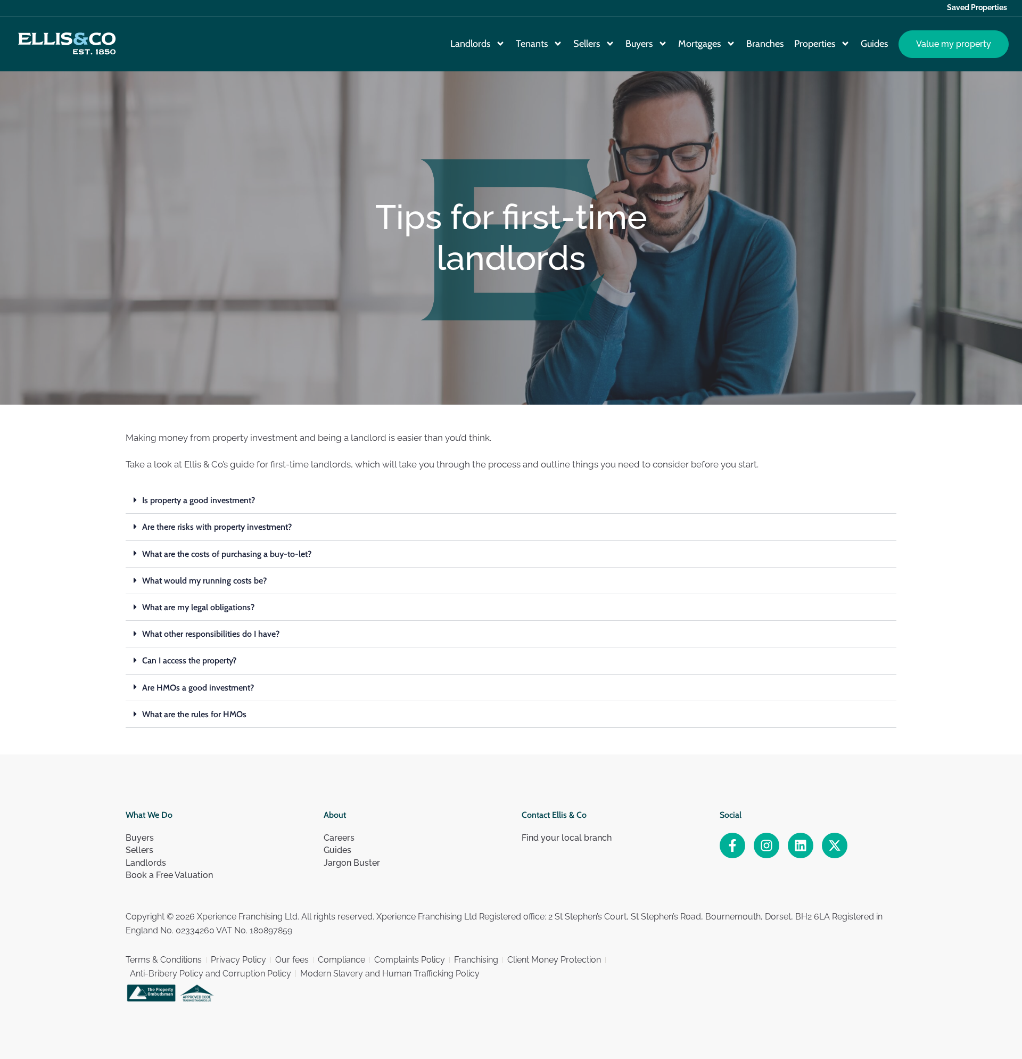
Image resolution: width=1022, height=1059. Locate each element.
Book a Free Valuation (169, 875)
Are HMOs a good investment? (198, 688)
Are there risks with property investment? (217, 527)
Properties (814, 44)
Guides (874, 44)
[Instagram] (766, 845)
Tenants (532, 44)
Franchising (476, 960)
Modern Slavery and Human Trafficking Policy (390, 973)
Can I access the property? (189, 660)
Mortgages (699, 44)
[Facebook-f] (732, 845)
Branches (765, 44)
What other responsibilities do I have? (210, 634)
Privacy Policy (238, 960)
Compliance (341, 960)
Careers (339, 838)
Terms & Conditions (164, 960)
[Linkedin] (800, 845)
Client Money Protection (554, 960)
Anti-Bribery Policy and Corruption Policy (210, 973)
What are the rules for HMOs (194, 714)
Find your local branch (567, 838)
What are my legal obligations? (198, 607)
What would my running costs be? (204, 581)
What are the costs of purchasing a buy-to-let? (226, 554)
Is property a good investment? (198, 500)
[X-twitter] (834, 845)
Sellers (586, 44)
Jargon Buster (352, 863)
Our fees (292, 960)
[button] (511, 500)
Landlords (470, 44)
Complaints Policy (409, 960)
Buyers (639, 44)
